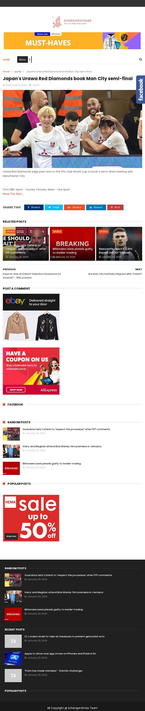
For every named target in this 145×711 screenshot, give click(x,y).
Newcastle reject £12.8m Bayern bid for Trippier (115, 251)
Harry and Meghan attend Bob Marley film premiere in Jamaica (62, 446)
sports (18, 71)
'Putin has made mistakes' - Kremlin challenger (54, 671)
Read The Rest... (13, 194)
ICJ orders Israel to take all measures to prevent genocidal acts (64, 636)
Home (6, 59)
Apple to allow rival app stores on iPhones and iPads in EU (60, 653)
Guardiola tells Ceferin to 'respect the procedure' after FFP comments (26, 249)
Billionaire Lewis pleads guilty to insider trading (73, 251)
